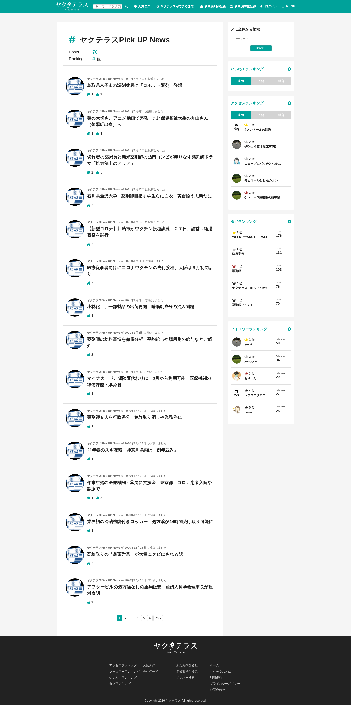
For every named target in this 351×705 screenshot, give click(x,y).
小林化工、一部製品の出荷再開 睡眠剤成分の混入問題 (140, 306)
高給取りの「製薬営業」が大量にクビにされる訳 (135, 554)
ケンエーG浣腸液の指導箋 (262, 197)
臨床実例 (238, 253)
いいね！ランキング (247, 69)
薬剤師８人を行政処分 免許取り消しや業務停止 (134, 417)
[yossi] (237, 144)
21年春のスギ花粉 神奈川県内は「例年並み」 (132, 449)
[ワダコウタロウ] (237, 127)
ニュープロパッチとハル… (262, 163)
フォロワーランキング (249, 329)
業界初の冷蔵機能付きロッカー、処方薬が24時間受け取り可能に (150, 521)
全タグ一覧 (150, 671)
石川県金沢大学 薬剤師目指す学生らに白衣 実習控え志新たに (149, 196)
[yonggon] (237, 178)
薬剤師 (236, 271)
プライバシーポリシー (225, 683)
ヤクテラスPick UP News (249, 287)
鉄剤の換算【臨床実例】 (261, 146)
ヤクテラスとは (220, 671)
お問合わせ (217, 689)
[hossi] (237, 410)
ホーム (214, 665)
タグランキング (243, 222)
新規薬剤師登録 (215, 6)
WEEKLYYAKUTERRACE (250, 237)
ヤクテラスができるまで (177, 6)
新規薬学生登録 (245, 6)
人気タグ (144, 6)
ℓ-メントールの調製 (257, 129)
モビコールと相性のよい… (262, 180)
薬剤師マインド (243, 304)
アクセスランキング (247, 103)
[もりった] (237, 376)
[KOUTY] (237, 161)
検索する (126, 6)
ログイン (271, 6)
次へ (158, 618)
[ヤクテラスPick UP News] (75, 88)
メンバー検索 (185, 677)
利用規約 (216, 677)
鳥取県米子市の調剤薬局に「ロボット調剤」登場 (134, 85)
